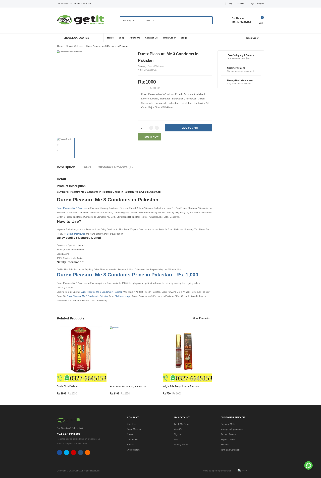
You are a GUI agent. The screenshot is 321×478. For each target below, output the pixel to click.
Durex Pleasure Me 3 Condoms (72, 208)
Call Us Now (238, 18)
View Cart (178, 429)
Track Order (169, 37)
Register (260, 4)
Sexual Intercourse (75, 234)
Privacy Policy (181, 444)
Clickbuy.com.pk (123, 296)
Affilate (130, 444)
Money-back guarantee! (232, 429)
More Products (201, 318)
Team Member (134, 429)
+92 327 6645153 (241, 22)
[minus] (151, 128)
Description (66, 167)
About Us (135, 37)
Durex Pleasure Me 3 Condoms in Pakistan (101, 292)
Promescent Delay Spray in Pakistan (128, 386)
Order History (133, 450)
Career (130, 434)
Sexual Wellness (156, 66)
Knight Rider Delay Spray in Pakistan (181, 386)
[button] (80, 37)
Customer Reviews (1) (115, 167)
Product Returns (228, 434)
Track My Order (181, 424)
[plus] (157, 128)
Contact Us (240, 4)
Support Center (228, 439)
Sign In (253, 4)
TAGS (86, 167)
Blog (230, 4)
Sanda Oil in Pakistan (67, 386)
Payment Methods (229, 424)
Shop (122, 37)
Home (110, 37)
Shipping (225, 444)
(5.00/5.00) (155, 88)
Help (176, 439)
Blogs (184, 37)
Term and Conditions (231, 450)
